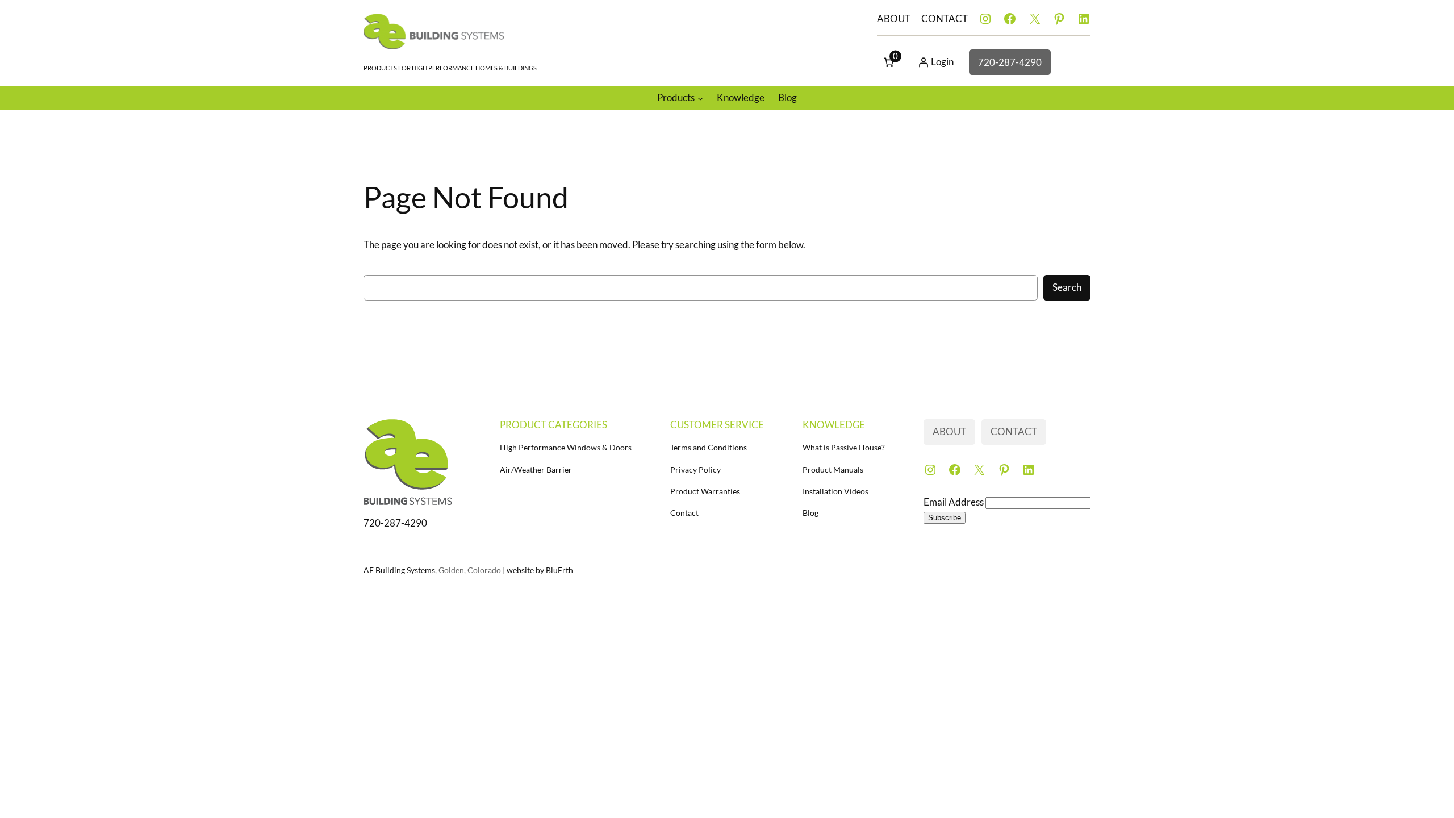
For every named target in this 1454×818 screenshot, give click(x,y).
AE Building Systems (399, 570)
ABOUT (893, 18)
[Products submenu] (700, 98)
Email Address (954, 502)
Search (1066, 287)
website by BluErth (540, 570)
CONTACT (944, 18)
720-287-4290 (1010, 62)
